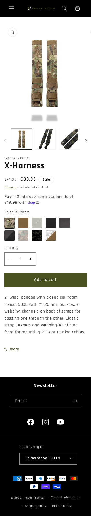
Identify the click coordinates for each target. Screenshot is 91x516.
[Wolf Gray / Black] (9, 235)
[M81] (23, 235)
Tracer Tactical (34, 498)
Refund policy (62, 506)
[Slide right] (86, 140)
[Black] (51, 223)
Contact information (65, 498)
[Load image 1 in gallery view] (21, 139)
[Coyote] (23, 223)
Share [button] (14, 349)
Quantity (11, 247)
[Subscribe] (75, 401)
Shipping (10, 187)
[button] (11, 8)
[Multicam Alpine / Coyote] (51, 235)
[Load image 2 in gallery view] (45, 139)
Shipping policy (36, 506)
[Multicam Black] (37, 235)
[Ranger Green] (37, 223)
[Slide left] (5, 140)
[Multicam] (9, 223)
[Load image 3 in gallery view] (69, 139)
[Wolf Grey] (64, 223)
